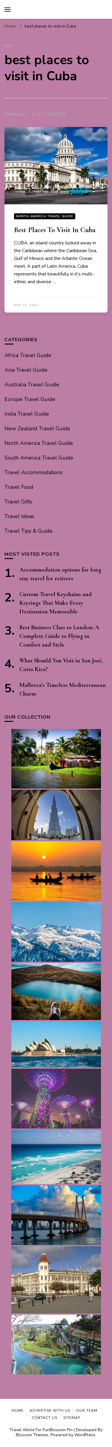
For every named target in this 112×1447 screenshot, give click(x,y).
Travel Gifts (18, 501)
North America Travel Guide (44, 216)
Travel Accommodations (33, 472)
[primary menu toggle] (7, 9)
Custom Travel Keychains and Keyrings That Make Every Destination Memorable (55, 603)
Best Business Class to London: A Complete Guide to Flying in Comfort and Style (59, 636)
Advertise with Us (50, 1410)
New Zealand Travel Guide (37, 428)
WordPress (84, 1435)
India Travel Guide (26, 413)
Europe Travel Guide (29, 399)
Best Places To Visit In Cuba (54, 230)
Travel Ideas (19, 516)
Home (18, 1410)
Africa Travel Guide (27, 355)
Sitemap (71, 1417)
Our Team (86, 1410)
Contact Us (44, 1417)
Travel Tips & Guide (28, 531)
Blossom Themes (32, 1435)
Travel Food (18, 487)
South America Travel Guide (38, 457)
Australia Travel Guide (31, 384)
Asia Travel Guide (25, 369)
